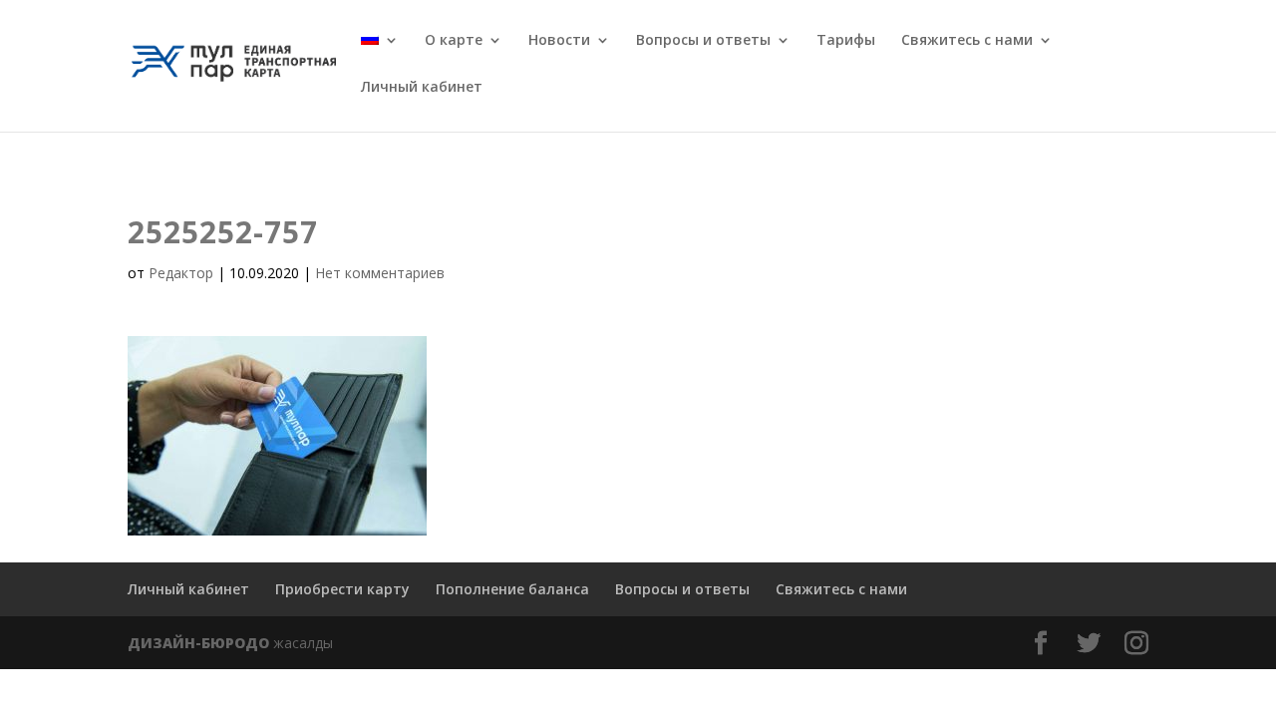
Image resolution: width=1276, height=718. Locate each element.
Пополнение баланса (512, 588)
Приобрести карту (342, 588)
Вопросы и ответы (703, 41)
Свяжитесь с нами (967, 41)
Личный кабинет (421, 88)
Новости (559, 41)
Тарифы (845, 41)
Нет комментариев (380, 272)
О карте (453, 41)
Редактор (181, 272)
